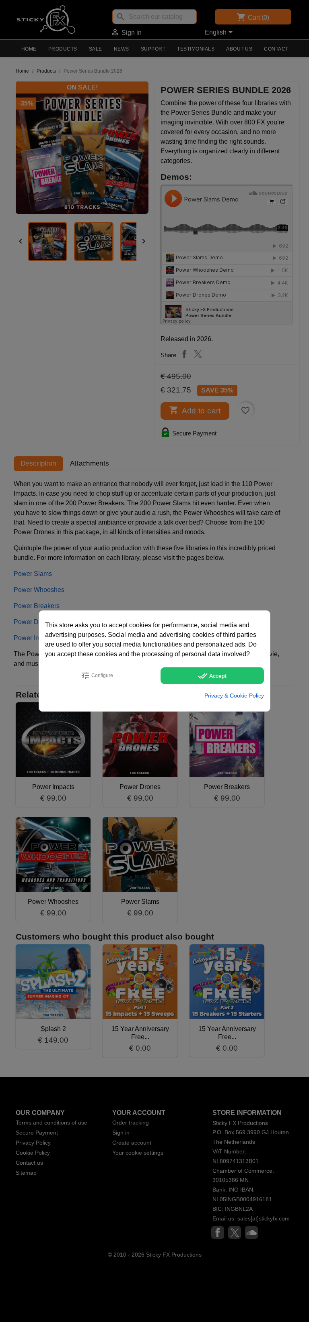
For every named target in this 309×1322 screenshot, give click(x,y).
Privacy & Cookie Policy (234, 695)
